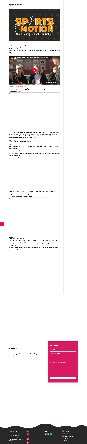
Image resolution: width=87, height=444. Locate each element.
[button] (2, 224)
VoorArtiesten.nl (66, 438)
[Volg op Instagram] (48, 434)
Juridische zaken (65, 433)
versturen (63, 378)
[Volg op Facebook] (46, 434)
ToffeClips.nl (65, 440)
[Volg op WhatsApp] (51, 434)
